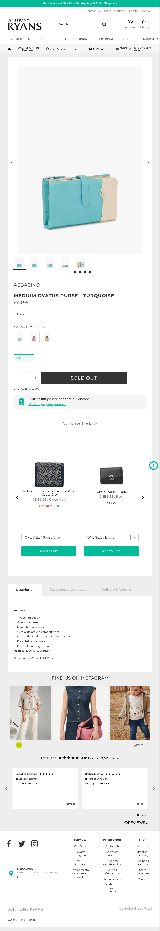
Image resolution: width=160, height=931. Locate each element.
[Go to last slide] (17, 497)
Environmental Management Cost (80, 873)
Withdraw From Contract (112, 888)
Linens (125, 39)
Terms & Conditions (112, 871)
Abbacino (27, 285)
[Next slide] (142, 497)
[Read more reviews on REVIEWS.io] (136, 824)
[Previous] (12, 162)
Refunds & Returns (142, 862)
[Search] (104, 24)
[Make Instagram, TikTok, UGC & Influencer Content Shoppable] (139, 745)
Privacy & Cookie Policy (112, 862)
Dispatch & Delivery (143, 853)
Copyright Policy (112, 853)
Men (31, 39)
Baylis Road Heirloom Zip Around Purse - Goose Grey (49, 492)
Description (25, 590)
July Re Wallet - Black (111, 491)
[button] (80, 713)
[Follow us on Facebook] (10, 843)
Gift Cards (80, 846)
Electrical (104, 39)
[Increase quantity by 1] (35, 378)
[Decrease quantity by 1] (18, 378)
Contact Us (92, 10)
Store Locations (114, 10)
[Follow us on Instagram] (36, 843)
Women (16, 39)
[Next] (148, 162)
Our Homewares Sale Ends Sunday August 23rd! (80, 3)
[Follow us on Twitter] (23, 843)
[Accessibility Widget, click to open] (153, 465)
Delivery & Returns (116, 589)
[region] (80, 788)
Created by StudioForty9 (135, 908)
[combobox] (78, 24)
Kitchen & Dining (76, 39)
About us (142, 846)
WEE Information (80, 862)
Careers (143, 878)
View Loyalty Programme (47, 404)
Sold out (84, 378)
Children (48, 39)
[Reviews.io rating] (98, 48)
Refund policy (112, 878)
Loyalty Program (139, 10)
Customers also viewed (68, 589)
